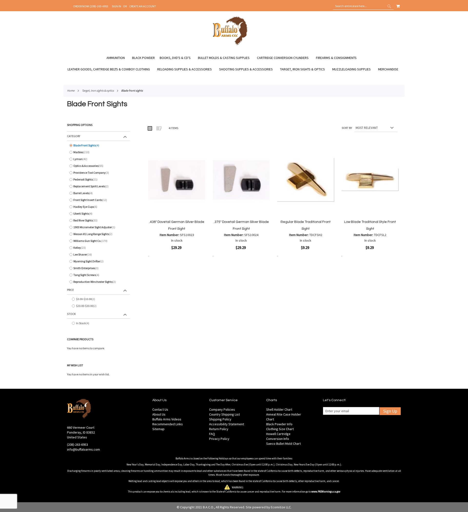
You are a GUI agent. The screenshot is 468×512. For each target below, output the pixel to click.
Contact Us (160, 409)
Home (71, 90)
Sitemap (158, 429)
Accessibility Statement (226, 424)
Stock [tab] (71, 314)
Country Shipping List (224, 414)
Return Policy (218, 429)
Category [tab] (73, 136)
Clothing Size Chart (280, 429)
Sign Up (390, 411)
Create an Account (142, 6)
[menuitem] (118, 58)
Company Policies (222, 409)
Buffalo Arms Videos (166, 419)
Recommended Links (167, 424)
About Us (159, 414)
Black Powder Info (279, 424)
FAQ (212, 434)
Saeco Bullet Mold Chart (283, 443)
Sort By (347, 128)
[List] (159, 128)
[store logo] (230, 44)
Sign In (116, 6)
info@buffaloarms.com (83, 449)
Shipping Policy (220, 419)
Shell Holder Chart (279, 409)
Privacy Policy (219, 438)
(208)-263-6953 (77, 444)
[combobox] (363, 6)
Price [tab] (70, 290)
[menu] (234, 63)
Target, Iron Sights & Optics (98, 90)
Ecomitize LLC (281, 507)
